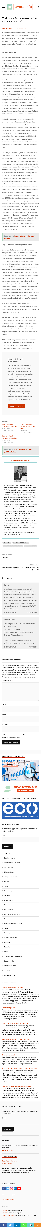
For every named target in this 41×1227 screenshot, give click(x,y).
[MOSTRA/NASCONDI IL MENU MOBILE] (3, 7)
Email (5, 714)
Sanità (6, 951)
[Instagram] (11, 1188)
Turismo (7, 970)
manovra (7, 542)
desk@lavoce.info (8, 1150)
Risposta (33, 612)
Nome (5, 704)
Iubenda (5, 1213)
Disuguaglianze (9, 872)
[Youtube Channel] (19, 1188)
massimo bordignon (20, 542)
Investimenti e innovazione (13, 923)
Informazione (8, 909)
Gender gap (8, 891)
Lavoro (6, 928)
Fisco (6, 886)
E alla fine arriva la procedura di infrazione (16, 1086)
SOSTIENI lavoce (16, 406)
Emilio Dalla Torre (8, 1215)
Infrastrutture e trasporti (12, 914)
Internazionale (9, 919)
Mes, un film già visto (9, 1008)
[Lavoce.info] (20, 7)
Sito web (6, 724)
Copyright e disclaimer (10, 1161)
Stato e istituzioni (10, 966)
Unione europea (9, 975)
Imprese (7, 905)
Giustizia (7, 895)
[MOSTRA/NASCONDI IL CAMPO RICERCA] (37, 7)
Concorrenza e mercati (12, 863)
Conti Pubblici (8, 867)
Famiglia (6, 881)
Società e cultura (9, 961)
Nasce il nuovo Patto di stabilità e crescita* (17, 1039)
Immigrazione (8, 900)
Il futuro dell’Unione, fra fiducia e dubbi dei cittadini (19, 1068)
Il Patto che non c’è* (8, 1055)
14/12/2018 (22, 28)
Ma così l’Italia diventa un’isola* (13, 987)
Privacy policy (7, 1163)
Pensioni (7, 942)
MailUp (4, 1210)
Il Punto (5, 558)
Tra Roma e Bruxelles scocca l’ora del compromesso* (19, 20)
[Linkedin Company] (15, 1188)
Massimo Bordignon (9, 28)
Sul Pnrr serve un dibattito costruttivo (15, 1023)
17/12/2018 (11, 647)
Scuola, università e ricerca (13, 956)
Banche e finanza (9, 858)
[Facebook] (4, 1188)
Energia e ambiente (10, 877)
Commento (7, 680)
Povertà (7, 947)
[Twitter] (7, 1188)
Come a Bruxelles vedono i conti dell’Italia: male (28, 426)
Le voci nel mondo (8, 1199)
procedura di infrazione (13, 546)
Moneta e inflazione (10, 937)
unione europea (31, 546)
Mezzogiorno (8, 933)
